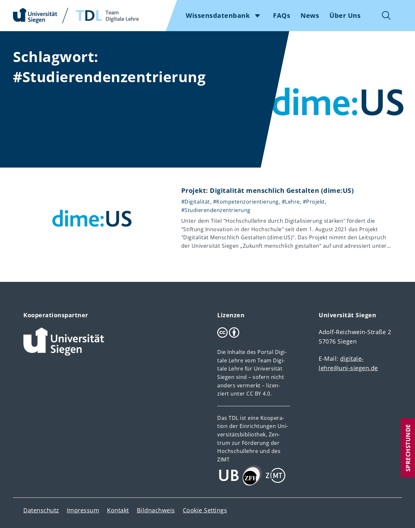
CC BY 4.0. (259, 393)
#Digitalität (195, 201)
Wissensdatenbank (218, 15)
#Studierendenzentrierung (216, 210)
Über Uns (345, 15)
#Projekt (314, 201)
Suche (386, 15)
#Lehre (291, 201)
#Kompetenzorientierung (246, 201)
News (310, 15)
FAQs (281, 15)
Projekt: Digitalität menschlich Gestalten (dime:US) (267, 190)
